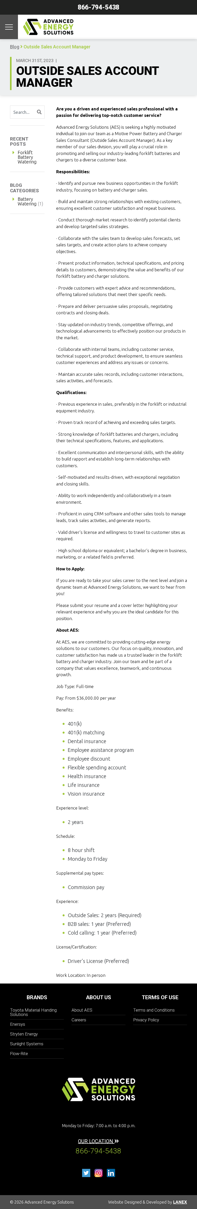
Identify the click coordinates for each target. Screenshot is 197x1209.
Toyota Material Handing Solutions (33, 1012)
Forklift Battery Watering (27, 157)
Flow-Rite (19, 1053)
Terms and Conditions (154, 1010)
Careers (79, 1019)
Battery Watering (27, 201)
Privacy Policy (146, 1019)
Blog (14, 46)
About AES (82, 1010)
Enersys (17, 1024)
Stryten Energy (24, 1034)
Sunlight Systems (26, 1043)
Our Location (96, 1141)
